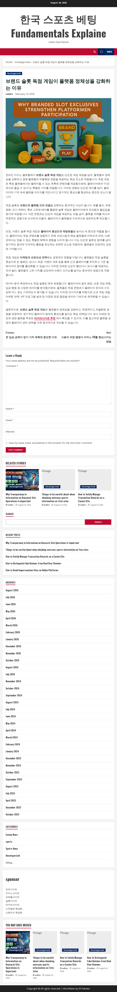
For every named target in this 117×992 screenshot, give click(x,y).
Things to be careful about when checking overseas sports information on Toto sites (58, 497)
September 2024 (14, 695)
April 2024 (11, 730)
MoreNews (69, 988)
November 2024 (13, 681)
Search (10, 514)
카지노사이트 (12, 893)
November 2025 (13, 653)
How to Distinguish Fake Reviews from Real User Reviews (33, 563)
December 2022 (13, 807)
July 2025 (10, 674)
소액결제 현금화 (14, 908)
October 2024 (12, 688)
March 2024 (12, 737)
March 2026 (12, 625)
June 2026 (11, 604)
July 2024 (10, 709)
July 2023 (10, 793)
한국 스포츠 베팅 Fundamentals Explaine (58, 25)
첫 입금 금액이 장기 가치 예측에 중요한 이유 (31, 335)
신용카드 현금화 (14, 912)
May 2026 (10, 611)
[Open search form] (95, 52)
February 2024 (13, 744)
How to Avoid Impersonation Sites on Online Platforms (32, 570)
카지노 (9, 862)
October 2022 (12, 814)
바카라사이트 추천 (45, 318)
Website (10, 431)
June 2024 (11, 716)
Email (9, 420)
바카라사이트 (12, 904)
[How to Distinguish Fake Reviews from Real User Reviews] (99, 942)
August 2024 (12, 702)
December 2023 (13, 758)
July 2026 (10, 597)
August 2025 (12, 667)
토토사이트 (11, 889)
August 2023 (12, 786)
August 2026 (12, 590)
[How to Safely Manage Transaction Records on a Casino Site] (94, 479)
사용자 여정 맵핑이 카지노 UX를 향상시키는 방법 (86, 337)
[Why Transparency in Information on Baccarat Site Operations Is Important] (22, 479)
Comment (12, 366)
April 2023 (11, 800)
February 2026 (13, 632)
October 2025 (12, 660)
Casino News (12, 834)
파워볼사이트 (12, 897)
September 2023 (14, 779)
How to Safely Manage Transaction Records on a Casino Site (91, 497)
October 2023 (12, 772)
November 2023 (13, 765)
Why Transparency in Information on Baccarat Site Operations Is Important (21, 497)
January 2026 (12, 639)
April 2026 (11, 618)
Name (10, 408)
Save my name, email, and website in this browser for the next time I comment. (50, 442)
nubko (9, 94)
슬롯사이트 (11, 900)
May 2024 (10, 723)
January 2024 (12, 751)
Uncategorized (14, 73)
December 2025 (13, 646)
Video (109, 51)
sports (9, 841)
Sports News (12, 848)
